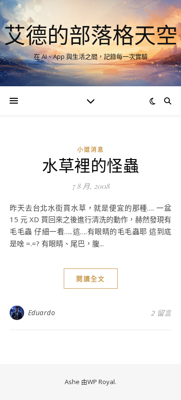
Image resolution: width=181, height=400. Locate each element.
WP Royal (101, 381)
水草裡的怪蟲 (90, 164)
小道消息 (90, 150)
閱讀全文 (90, 278)
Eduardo (42, 312)
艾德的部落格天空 (91, 35)
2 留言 (161, 313)
